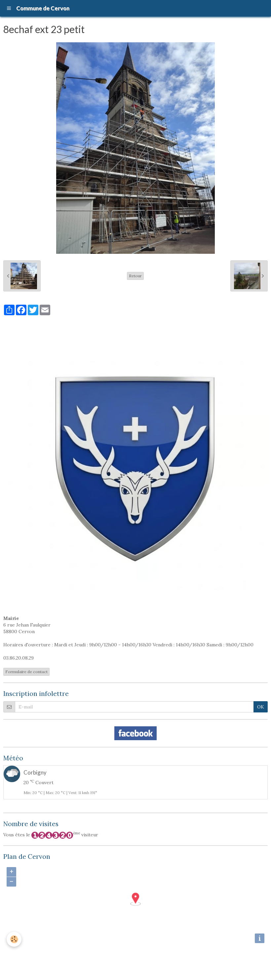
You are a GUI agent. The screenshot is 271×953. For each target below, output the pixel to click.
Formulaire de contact (26, 671)
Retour (135, 275)
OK (260, 707)
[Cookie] (14, 939)
